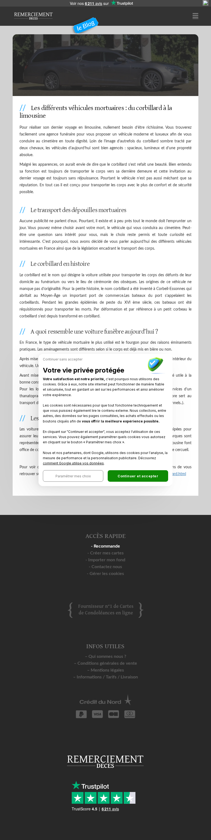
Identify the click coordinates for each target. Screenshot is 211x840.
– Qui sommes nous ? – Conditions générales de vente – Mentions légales (105, 663)
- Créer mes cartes (105, 553)
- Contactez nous (105, 567)
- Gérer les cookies (105, 573)
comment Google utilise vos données (73, 463)
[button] (73, 476)
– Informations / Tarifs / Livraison (105, 677)
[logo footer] (105, 609)
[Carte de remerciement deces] (33, 13)
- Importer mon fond (105, 560)
